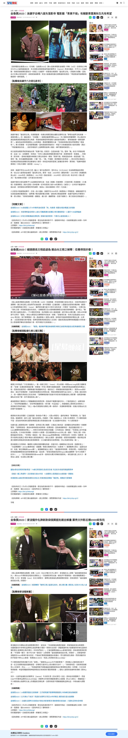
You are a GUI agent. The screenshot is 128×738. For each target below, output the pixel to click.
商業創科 (106, 49)
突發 (105, 97)
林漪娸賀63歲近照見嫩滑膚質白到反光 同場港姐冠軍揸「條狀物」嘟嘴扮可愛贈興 (41, 478)
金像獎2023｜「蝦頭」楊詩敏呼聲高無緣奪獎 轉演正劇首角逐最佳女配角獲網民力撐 (53, 326)
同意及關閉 (111, 734)
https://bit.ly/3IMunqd (27, 225)
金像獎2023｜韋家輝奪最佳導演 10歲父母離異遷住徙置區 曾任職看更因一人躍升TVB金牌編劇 (46, 212)
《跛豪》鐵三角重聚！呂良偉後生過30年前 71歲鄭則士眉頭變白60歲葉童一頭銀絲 (42, 474)
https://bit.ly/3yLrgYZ (70, 232)
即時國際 (106, 117)
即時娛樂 (21, 10)
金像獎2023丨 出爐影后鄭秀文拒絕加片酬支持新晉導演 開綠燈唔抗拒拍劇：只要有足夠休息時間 (47, 701)
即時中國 (106, 78)
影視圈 (106, 29)
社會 (105, 58)
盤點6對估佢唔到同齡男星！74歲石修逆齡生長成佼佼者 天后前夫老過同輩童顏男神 (42, 470)
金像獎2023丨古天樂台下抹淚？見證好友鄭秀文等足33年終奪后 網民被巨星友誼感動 (42, 697)
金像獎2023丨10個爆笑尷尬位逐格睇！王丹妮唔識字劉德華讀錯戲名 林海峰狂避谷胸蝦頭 (44, 692)
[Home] (12, 3)
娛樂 (16, 10)
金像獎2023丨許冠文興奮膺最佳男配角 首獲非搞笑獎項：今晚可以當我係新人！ (41, 216)
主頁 (12, 10)
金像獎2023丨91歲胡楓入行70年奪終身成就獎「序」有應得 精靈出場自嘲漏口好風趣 (43, 208)
